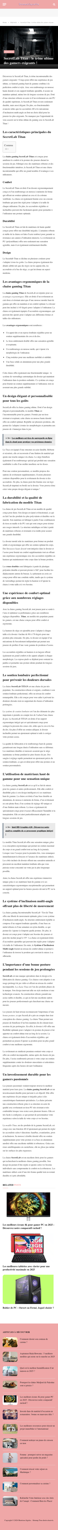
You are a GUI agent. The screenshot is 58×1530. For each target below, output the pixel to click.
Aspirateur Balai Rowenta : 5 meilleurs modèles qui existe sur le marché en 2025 (37, 1355)
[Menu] (4, 4)
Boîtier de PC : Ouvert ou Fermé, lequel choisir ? (28, 1307)
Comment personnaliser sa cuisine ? (35, 1483)
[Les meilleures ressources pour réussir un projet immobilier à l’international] (10, 1429)
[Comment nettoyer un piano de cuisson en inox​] (10, 1443)
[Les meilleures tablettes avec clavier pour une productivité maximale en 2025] (29, 1247)
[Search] (53, 4)
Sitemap (36, 1520)
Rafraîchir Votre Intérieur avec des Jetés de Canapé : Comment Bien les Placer (37, 1499)
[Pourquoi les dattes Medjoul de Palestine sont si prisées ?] (10, 1386)
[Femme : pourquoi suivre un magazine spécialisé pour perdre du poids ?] (10, 1458)
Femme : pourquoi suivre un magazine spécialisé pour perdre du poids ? (36, 1456)
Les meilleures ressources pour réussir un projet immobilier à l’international (37, 1427)
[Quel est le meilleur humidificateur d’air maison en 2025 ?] (10, 1371)
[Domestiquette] (29, 4)
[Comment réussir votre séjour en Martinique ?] (10, 1472)
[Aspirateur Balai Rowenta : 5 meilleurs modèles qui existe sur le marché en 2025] (10, 1357)
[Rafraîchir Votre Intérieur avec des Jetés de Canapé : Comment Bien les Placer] (10, 1501)
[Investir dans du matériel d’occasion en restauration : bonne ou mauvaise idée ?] (10, 1414)
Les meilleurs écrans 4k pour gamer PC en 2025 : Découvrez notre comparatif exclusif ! (28, 1226)
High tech (9, 52)
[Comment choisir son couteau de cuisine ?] (10, 1342)
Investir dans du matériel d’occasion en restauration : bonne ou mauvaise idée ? (36, 1413)
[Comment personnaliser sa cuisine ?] (10, 1487)
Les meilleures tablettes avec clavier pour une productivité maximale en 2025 (26, 1268)
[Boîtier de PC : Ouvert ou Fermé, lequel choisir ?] (29, 1289)
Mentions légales (24, 1520)
